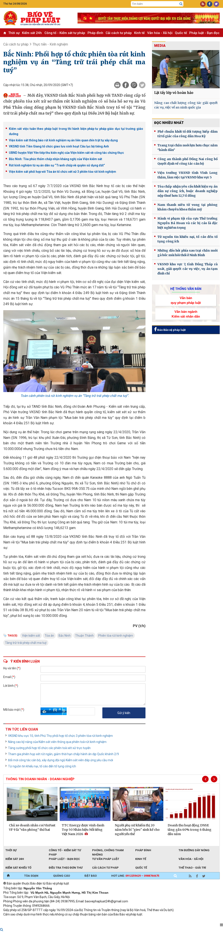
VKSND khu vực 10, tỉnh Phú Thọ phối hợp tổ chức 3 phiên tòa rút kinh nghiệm (60, 735)
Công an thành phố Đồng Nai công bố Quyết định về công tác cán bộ (187, 161)
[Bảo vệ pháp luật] (37, 18)
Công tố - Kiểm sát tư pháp (64, 33)
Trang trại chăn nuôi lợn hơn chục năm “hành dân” (187, 147)
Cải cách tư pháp (119, 33)
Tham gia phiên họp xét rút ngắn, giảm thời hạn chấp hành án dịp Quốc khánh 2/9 (63, 754)
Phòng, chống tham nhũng (108, 851)
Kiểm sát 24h (32, 33)
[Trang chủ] (8, 876)
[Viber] (134, 85)
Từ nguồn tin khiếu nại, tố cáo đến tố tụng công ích (42, 766)
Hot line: (135, 875)
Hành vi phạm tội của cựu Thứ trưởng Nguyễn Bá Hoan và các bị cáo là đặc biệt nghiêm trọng (187, 223)
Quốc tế (181, 33)
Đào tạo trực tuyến (111, 920)
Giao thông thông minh (47, 920)
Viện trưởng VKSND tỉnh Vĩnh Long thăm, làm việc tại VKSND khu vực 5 (187, 175)
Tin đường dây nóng (194, 850)
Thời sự (14, 33)
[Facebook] (125, 85)
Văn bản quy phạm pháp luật (186, 300)
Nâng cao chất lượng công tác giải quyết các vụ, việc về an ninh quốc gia (186, 105)
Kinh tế (139, 33)
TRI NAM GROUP (16, 920)
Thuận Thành (84, 635)
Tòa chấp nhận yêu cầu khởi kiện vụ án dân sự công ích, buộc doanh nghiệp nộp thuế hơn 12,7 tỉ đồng (187, 191)
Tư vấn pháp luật (105, 859)
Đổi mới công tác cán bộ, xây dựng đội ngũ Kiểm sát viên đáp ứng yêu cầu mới (60, 760)
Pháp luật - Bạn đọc (204, 33)
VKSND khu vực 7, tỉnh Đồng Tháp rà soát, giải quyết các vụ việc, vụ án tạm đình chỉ (187, 268)
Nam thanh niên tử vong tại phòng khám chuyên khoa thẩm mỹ (187, 207)
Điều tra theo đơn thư (66, 867)
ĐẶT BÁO (90, 875)
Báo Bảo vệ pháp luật (171, 330)
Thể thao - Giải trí (192, 867)
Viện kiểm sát (31, 635)
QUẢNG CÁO (61, 875)
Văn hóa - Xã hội (159, 33)
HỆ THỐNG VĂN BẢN (185, 289)
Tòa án (49, 635)
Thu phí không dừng (80, 920)
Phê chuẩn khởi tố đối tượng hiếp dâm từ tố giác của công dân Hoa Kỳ (187, 134)
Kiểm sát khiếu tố (18, 867)
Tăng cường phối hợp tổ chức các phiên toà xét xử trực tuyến (49, 748)
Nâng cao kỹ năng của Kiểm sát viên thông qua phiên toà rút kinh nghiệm (57, 742)
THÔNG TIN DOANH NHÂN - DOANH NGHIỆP (40, 779)
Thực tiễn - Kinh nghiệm (50, 44)
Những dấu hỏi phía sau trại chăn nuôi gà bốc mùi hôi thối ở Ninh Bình (187, 253)
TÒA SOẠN (31, 875)
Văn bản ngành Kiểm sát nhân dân (186, 314)
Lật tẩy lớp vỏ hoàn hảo (173, 93)
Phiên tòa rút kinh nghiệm (115, 635)
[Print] (117, 85)
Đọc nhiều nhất (169, 123)
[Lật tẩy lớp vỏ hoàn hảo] (186, 69)
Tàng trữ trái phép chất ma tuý (26, 642)
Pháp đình (95, 33)
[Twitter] (142, 85)
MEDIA (160, 46)
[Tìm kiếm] (180, 4)
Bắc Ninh (65, 635)
